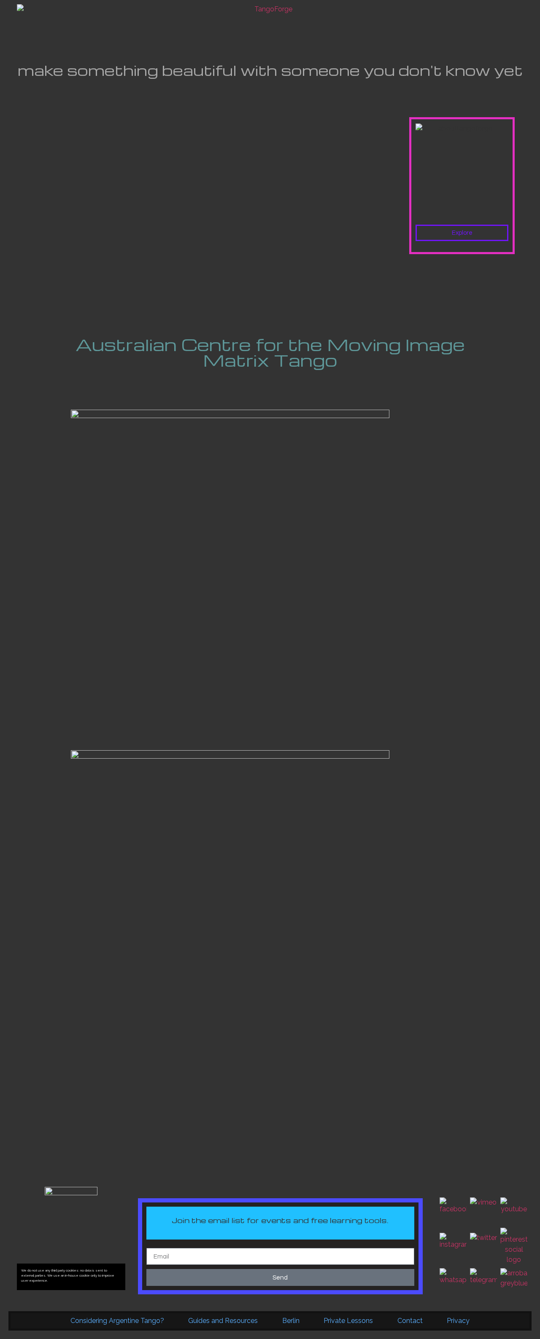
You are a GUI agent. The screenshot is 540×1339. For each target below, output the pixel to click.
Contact (410, 1321)
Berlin (291, 1321)
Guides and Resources (223, 1321)
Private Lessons (348, 1321)
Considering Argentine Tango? (117, 1321)
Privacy (458, 1321)
